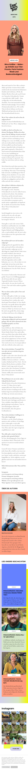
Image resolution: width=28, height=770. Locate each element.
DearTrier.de (21, 536)
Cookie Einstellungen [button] (5, 767)
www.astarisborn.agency (18, 483)
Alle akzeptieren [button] (14, 767)
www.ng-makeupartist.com (15, 481)
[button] (6, 716)
